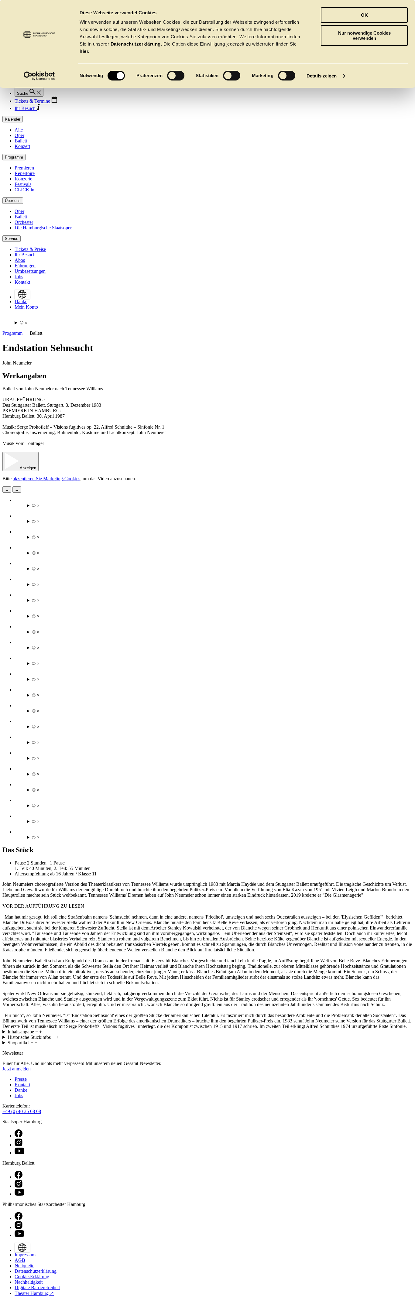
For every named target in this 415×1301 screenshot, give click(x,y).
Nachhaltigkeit (29, 1282)
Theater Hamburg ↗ (34, 1293)
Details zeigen (322, 75)
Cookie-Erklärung (32, 1276)
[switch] (175, 75)
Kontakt (22, 1084)
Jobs (19, 1095)
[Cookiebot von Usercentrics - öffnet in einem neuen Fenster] (39, 75)
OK (364, 15)
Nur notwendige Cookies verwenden (364, 35)
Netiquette (24, 1265)
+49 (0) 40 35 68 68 (21, 1111)
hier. (85, 51)
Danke (21, 1090)
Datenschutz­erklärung (36, 1271)
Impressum (25, 1254)
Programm (12, 333)
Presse (21, 1079)
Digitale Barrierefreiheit (37, 1287)
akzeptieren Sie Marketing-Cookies (46, 478)
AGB (20, 1260)
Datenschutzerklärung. (136, 43)
